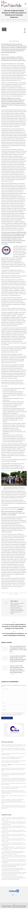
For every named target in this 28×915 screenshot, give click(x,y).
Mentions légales (23, 905)
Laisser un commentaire (14, 594)
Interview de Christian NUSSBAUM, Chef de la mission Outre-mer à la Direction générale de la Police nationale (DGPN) (13, 861)
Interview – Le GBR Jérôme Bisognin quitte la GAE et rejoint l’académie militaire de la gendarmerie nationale (12, 758)
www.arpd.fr (20, 509)
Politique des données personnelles (18, 906)
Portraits (4, 30)
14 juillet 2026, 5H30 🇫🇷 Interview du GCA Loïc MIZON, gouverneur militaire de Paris (13, 765)
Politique (4, 28)
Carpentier (4, 855)
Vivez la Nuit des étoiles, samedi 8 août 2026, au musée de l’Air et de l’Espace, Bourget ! (13, 754)
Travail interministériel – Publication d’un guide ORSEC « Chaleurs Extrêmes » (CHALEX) (13, 784)
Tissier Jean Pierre (6, 821)
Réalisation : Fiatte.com (7, 906)
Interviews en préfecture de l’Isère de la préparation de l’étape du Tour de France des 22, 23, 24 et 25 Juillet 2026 (18, 649)
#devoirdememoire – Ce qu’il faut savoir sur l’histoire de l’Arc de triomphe (13, 796)
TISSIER (4, 830)
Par (16, 592)
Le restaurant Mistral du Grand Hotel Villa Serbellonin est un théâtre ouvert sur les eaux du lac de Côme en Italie (13, 788)
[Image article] (4, 648)
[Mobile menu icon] (25, 3)
